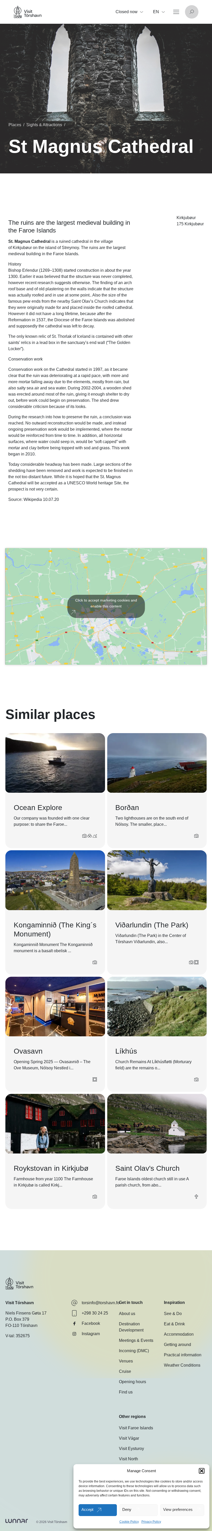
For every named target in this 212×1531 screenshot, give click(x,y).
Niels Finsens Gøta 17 (26, 1313)
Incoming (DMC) (134, 1351)
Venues (126, 1361)
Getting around (177, 1345)
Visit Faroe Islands (136, 1428)
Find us (126, 1392)
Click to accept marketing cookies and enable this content (106, 603)
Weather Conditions (182, 1365)
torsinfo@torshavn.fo (100, 1303)
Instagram (91, 1334)
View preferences (178, 1509)
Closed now (127, 12)
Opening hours (132, 1382)
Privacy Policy (151, 1522)
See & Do (173, 1314)
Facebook (91, 1323)
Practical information (182, 1355)
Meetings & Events (136, 1340)
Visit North (128, 1459)
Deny (126, 1509)
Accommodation (179, 1334)
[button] (201, 1470)
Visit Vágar (129, 1438)
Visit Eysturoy (131, 1448)
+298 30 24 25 (95, 1313)
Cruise (125, 1371)
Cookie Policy (129, 1522)
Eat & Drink (174, 1324)
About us (127, 1314)
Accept (87, 1509)
